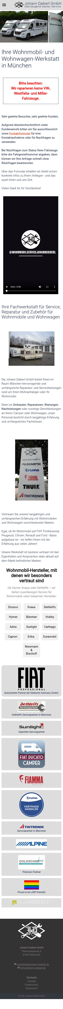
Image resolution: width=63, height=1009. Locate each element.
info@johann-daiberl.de (33, 967)
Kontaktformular (19, 133)
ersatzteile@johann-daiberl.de (33, 964)
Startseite (31, 977)
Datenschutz (31, 984)
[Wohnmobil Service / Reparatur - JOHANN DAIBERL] (19, 5)
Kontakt (31, 981)
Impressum (32, 988)
